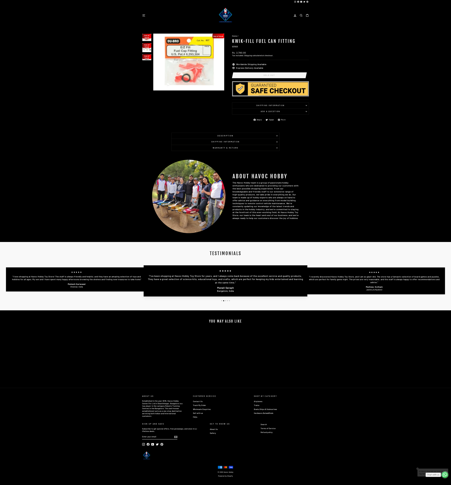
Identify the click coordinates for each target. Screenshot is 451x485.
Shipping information (270, 105)
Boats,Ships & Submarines (265, 409)
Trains (256, 405)
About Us (214, 429)
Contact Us (198, 401)
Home (234, 36)
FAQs (195, 417)
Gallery (213, 433)
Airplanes (258, 401)
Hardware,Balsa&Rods (263, 413)
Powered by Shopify (225, 476)
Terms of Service (268, 428)
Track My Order (199, 405)
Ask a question (270, 111)
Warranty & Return (225, 148)
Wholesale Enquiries (202, 409)
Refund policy (267, 432)
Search (264, 424)
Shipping (248, 55)
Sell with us (198, 413)
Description (225, 136)
